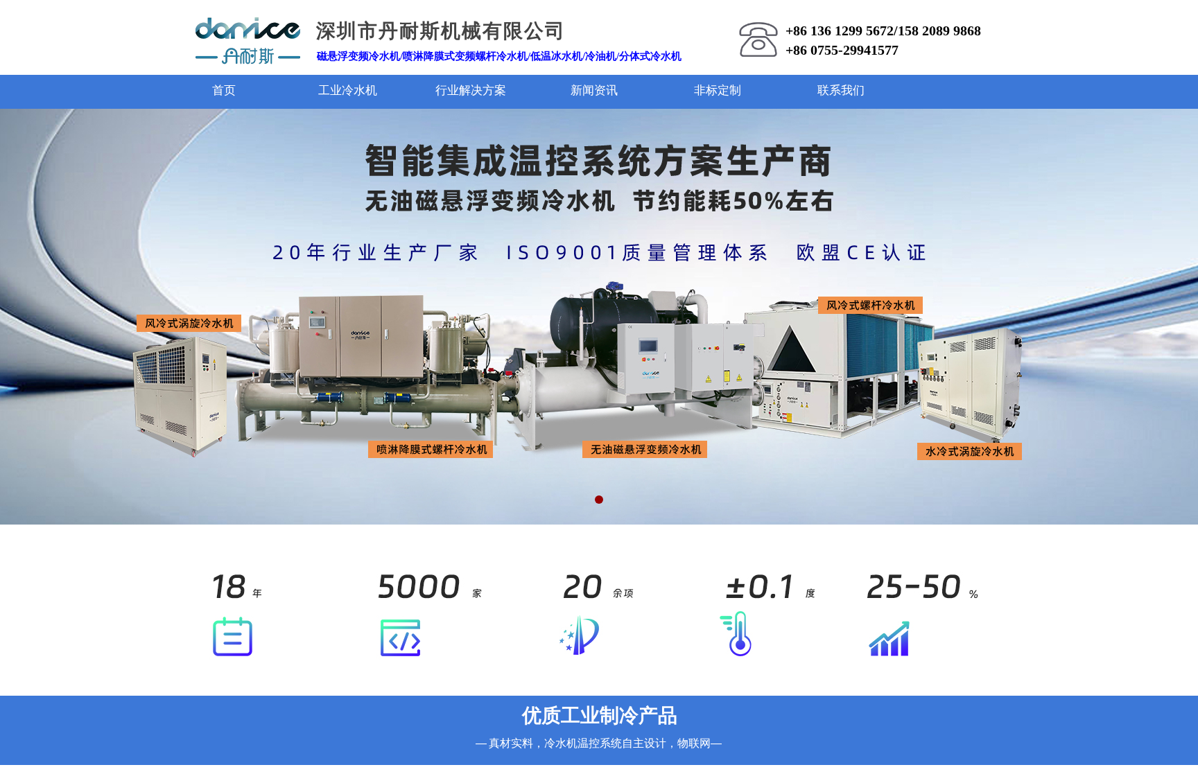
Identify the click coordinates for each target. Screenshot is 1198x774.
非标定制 (717, 90)
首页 (224, 90)
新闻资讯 (594, 90)
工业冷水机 (347, 90)
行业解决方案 (470, 90)
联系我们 (841, 90)
